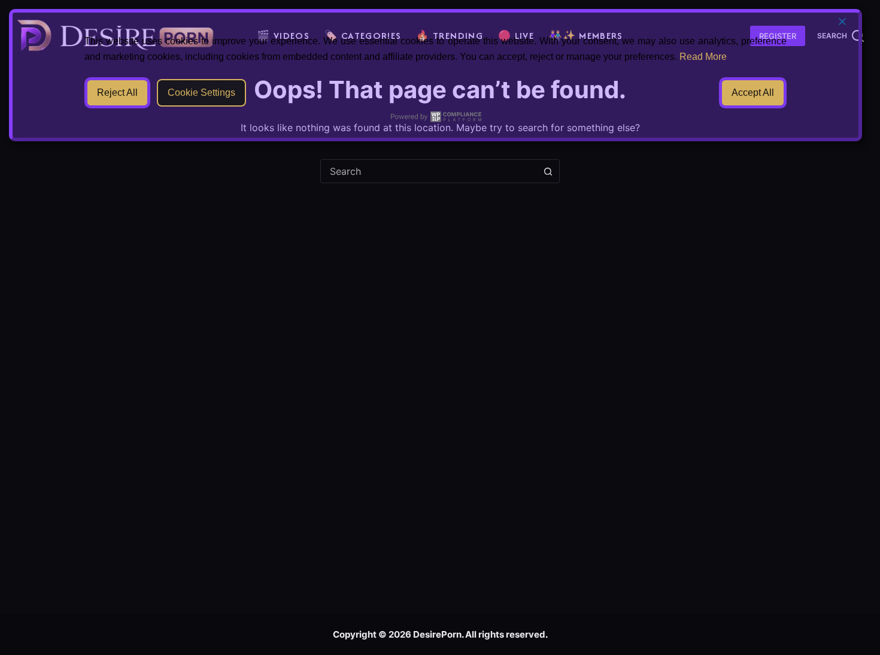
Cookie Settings (201, 92)
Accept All (753, 92)
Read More (703, 56)
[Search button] (547, 171)
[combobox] (428, 171)
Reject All (117, 92)
